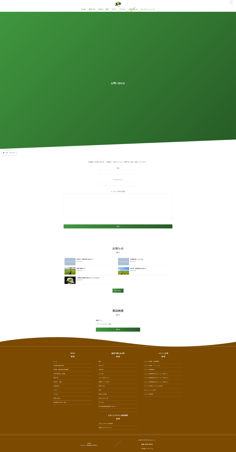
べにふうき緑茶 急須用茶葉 (151, 361)
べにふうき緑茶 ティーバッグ (152, 365)
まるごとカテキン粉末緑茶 (106, 423)
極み (100, 361)
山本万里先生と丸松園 (59, 373)
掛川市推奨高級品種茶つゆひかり (107, 406)
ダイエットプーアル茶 (150, 390)
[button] (231, 2)
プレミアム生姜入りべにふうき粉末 (153, 386)
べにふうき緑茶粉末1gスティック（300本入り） (156, 382)
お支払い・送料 (57, 382)
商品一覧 (55, 377)
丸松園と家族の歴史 (58, 365)
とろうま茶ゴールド (104, 377)
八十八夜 (101, 373)
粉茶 (100, 390)
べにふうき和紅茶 (148, 394)
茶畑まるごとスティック (105, 427)
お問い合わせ (56, 398)
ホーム (55, 361)
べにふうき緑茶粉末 (149, 369)
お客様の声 (56, 386)
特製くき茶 (102, 386)
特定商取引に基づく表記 (59, 402)
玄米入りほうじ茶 (103, 398)
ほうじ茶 (101, 402)
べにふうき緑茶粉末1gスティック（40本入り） (156, 373)
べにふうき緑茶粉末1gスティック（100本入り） (156, 377)
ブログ (55, 390)
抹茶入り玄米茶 (103, 394)
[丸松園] (118, 4)
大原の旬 (101, 369)
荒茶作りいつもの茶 (104, 382)
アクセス (55, 394)
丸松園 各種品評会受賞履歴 (60, 369)
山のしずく (102, 365)
